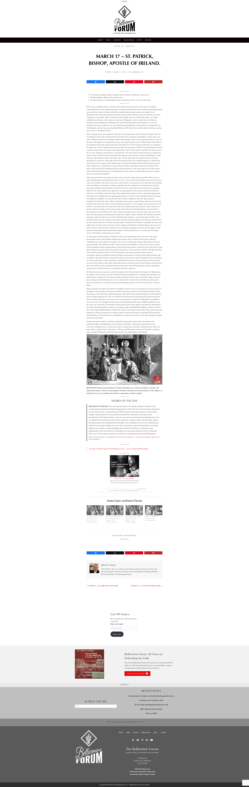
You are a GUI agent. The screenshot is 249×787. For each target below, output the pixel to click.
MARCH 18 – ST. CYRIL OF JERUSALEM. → (146, 586)
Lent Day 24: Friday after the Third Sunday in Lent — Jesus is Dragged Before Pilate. (118, 449)
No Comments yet (136, 72)
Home (108, 40)
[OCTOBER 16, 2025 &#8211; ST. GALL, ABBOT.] (153, 510)
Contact (117, 40)
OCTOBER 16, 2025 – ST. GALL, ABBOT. (151, 516)
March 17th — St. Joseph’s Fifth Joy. (124, 478)
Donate (148, 40)
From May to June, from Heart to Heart (151, 700)
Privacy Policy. (145, 785)
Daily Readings (130, 535)
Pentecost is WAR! (151, 713)
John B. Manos (124, 46)
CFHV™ (139, 40)
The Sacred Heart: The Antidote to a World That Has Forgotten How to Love (151, 696)
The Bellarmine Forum (142, 489)
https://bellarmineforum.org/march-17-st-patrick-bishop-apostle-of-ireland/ (124, 490)
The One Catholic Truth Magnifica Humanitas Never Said (151, 705)
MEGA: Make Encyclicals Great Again (151, 709)
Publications (129, 40)
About (100, 40)
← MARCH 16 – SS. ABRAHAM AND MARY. (102, 586)
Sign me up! (117, 634)
